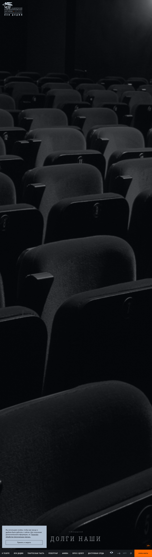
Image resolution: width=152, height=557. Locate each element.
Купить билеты (143, 553)
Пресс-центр (78, 553)
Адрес (125, 553)
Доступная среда (96, 553)
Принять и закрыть (24, 542)
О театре (6, 553)
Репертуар (53, 553)
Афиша (65, 553)
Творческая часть (36, 553)
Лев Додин (18, 553)
